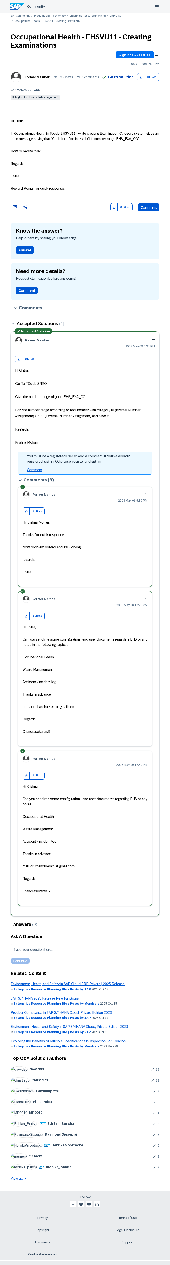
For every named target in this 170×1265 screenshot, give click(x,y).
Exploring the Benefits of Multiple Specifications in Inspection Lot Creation (68, 1041)
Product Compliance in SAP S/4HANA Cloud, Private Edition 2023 (61, 1012)
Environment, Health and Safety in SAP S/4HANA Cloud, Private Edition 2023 (69, 1027)
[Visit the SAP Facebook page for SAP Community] (73, 1204)
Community (36, 6)
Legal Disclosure (127, 1230)
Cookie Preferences (42, 1254)
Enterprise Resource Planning (88, 15)
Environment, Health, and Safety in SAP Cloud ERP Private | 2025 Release (68, 984)
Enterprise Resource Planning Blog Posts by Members (56, 1003)
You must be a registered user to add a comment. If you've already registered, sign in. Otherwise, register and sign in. (78, 458)
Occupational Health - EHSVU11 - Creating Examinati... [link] (47, 21)
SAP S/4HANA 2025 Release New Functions (45, 998)
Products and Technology (50, 15)
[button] (140, 77)
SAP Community (20, 15)
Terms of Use (127, 1218)
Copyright (42, 1230)
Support (127, 1242)
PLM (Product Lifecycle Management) (35, 97)
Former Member (37, 77)
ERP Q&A (115, 15)
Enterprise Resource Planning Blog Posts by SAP (52, 989)
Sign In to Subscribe (135, 55)
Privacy (42, 1218)
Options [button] (156, 55)
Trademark (42, 1242)
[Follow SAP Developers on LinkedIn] (97, 1204)
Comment (148, 207)
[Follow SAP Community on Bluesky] (81, 1204)
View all (17, 1178)
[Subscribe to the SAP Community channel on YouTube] (89, 1204)
